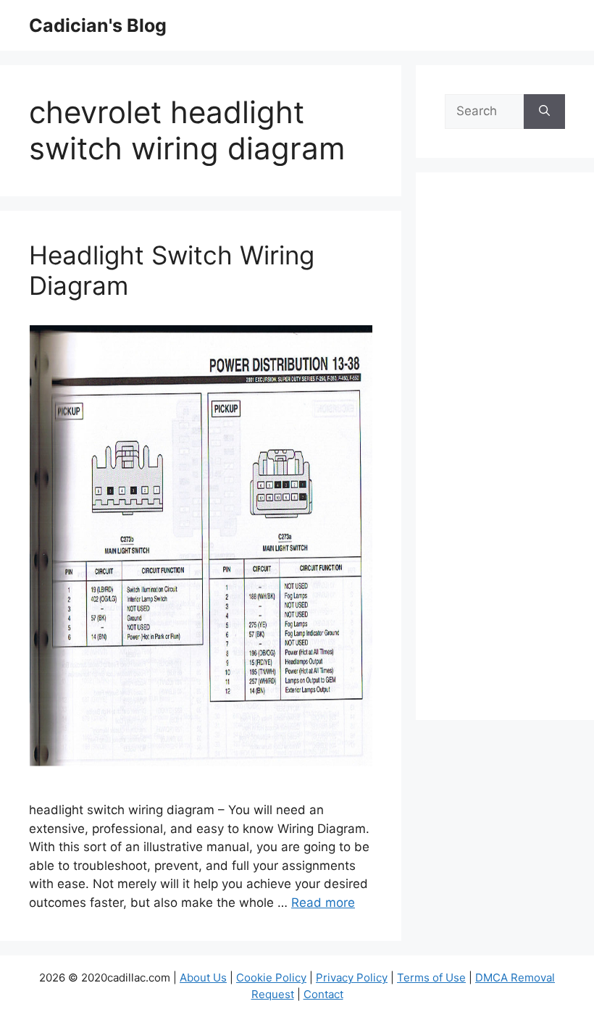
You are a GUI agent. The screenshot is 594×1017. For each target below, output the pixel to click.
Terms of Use (431, 977)
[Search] (544, 111)
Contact (323, 994)
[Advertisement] (505, 455)
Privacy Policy (352, 977)
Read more (323, 902)
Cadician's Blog (98, 25)
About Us (203, 977)
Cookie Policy (271, 977)
